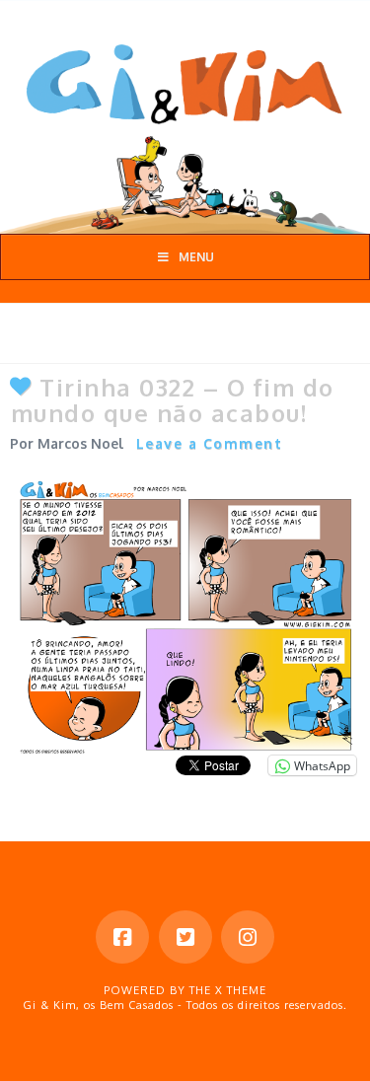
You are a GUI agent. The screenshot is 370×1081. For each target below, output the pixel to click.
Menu (196, 257)
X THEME (240, 990)
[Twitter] (185, 937)
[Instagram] (247, 937)
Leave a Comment (209, 443)
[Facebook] (122, 937)
